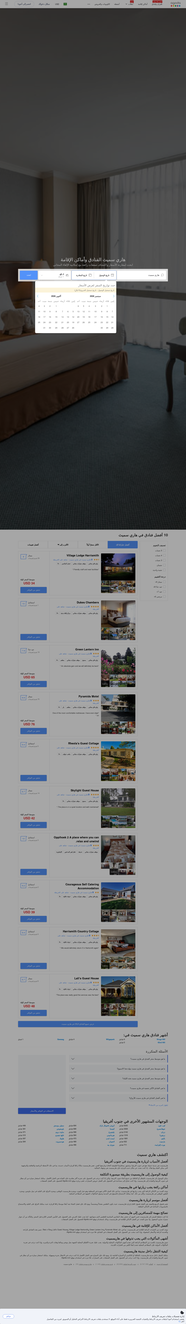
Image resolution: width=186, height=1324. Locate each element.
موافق (8, 1316)
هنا (180, 1321)
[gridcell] (107, 306)
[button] (113, 296)
